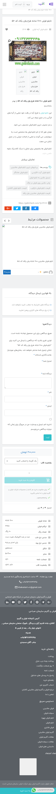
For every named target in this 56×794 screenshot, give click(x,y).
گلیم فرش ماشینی (46, 732)
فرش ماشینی (48, 708)
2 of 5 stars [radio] (46, 366)
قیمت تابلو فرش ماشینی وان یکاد (36, 193)
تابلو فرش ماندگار (21, 172)
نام (50, 392)
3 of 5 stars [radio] (42, 366)
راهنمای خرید (48, 680)
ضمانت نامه (49, 670)
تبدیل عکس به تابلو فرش (40, 177)
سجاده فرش (49, 713)
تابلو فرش (44, 113)
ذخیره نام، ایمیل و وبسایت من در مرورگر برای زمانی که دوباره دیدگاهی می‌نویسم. (30, 427)
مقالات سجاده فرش (46, 742)
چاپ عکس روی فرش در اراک (38, 183)
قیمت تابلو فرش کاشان (17, 188)
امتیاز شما (47, 361)
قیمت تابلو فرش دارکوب (40, 188)
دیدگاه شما (46, 373)
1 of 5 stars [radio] (50, 366)
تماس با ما (49, 694)
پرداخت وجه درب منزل (45, 661)
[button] (9, 41)
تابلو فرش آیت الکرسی (41, 172)
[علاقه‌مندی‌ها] (6, 29)
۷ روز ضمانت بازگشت (45, 666)
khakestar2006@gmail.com (30, 587)
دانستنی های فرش (46, 746)
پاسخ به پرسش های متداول (42, 675)
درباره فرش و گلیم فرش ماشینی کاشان (38, 689)
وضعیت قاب (46, 462)
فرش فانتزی (49, 727)
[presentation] (5, 220)
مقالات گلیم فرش (46, 737)
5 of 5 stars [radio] (35, 366)
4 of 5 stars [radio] (39, 366)
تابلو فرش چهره (48, 718)
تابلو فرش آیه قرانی (40, 29)
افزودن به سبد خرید (27, 480)
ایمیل (49, 406)
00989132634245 (29, 582)
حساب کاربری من (47, 685)
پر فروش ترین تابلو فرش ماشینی (24, 167)
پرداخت (51, 656)
